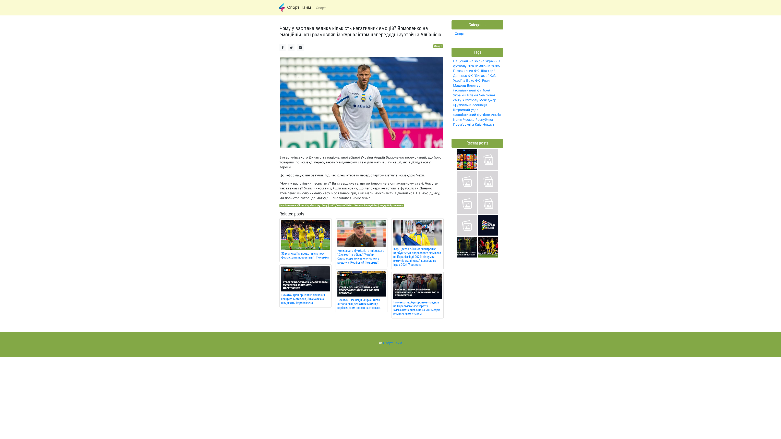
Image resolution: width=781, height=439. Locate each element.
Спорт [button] (321, 8)
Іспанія (472, 95)
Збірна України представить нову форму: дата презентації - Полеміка (305, 255)
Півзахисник (463, 71)
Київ (478, 124)
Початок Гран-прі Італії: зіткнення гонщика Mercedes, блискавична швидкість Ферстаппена (303, 299)
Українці (459, 95)
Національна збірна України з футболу (303, 205)
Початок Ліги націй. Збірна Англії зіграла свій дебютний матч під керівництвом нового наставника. (359, 304)
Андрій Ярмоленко (391, 205)
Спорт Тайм (298, 7)
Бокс (470, 80)
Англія (496, 115)
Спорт (438, 46)
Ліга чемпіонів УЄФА (484, 66)
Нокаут (488, 124)
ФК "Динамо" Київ (341, 205)
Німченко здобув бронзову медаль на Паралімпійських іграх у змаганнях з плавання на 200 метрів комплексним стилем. (416, 308)
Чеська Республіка (365, 205)
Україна (459, 80)
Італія (457, 119)
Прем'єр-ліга (463, 124)
